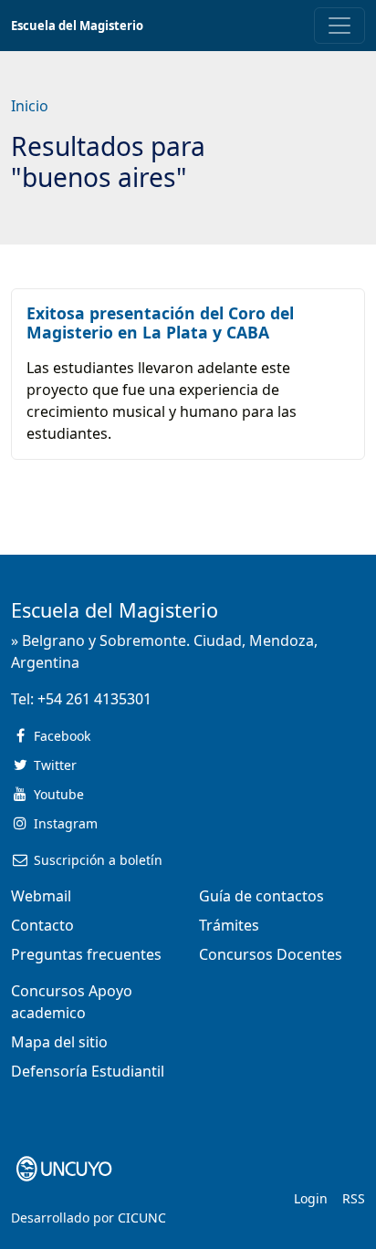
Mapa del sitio (59, 1042)
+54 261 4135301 (94, 699)
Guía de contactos (261, 896)
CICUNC (142, 1217)
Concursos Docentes (270, 954)
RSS (353, 1198)
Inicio (29, 106)
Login (311, 1198)
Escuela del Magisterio (77, 25)
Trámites (229, 925)
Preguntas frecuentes (86, 954)
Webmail (41, 896)
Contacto (42, 925)
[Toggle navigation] (339, 25)
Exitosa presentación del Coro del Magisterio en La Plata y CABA (160, 322)
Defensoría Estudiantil (87, 1071)
